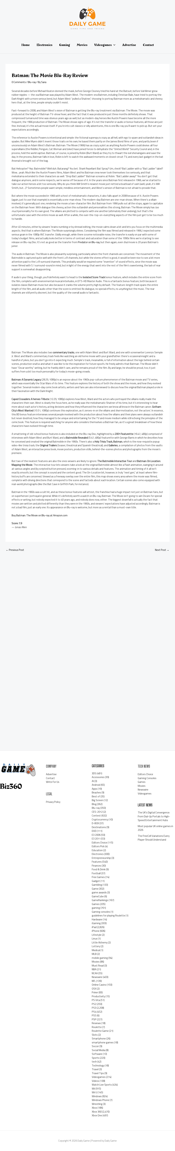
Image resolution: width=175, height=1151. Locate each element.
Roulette (97, 1027)
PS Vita (96, 1000)
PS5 (94, 1015)
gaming (96, 907)
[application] (113, 45)
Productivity (98, 996)
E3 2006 (96, 834)
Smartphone (99, 1038)
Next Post (162, 549)
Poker (95, 992)
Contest (96, 815)
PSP (94, 1019)
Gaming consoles (101, 911)
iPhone (95, 930)
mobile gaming (100, 957)
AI (93, 781)
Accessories (98, 777)
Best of (96, 796)
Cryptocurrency (100, 819)
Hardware (97, 919)
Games (95, 904)
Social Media (98, 1050)
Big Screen (97, 800)
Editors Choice (99, 842)
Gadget (96, 880)
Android (96, 784)
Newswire (97, 977)
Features (97, 861)
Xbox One (97, 1115)
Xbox (94, 1107)
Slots (95, 1034)
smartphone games (102, 1042)
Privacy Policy (53, 801)
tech (94, 1061)
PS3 (94, 1007)
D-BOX (95, 823)
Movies (95, 961)
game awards (99, 892)
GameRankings (100, 900)
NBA (94, 969)
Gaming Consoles (147, 778)
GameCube (98, 896)
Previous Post (15, 549)
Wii (93, 1088)
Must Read (98, 965)
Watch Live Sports (102, 1084)
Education (97, 850)
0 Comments (19, 82)
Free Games (98, 877)
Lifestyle (96, 934)
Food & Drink (98, 869)
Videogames (98, 1076)
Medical (96, 950)
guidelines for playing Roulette (108, 915)
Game (95, 888)
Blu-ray (32, 82)
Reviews (96, 1023)
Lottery (96, 946)
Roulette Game (100, 1030)
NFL (94, 980)
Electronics (98, 854)
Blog (94, 804)
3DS (94, 773)
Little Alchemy (99, 942)
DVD (94, 830)
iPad (94, 927)
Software (97, 1053)
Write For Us (52, 781)
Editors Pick (98, 846)
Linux (94, 938)
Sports (95, 1057)
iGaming (96, 923)
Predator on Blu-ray (88, 242)
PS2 (94, 1004)
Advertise (51, 774)
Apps (94, 788)
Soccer (95, 1046)
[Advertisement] (37, 324)
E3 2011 (96, 838)
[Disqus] (87, 600)
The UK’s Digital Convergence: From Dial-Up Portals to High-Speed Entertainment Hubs (154, 816)
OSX (94, 988)
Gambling (97, 884)
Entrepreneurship (101, 857)
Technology (98, 1065)
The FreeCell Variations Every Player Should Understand (154, 837)
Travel (95, 1069)
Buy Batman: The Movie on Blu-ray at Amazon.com (40, 515)
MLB (94, 953)
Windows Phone (100, 1100)
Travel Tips (98, 1073)
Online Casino (99, 984)
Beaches (96, 792)
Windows (97, 1096)
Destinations (99, 827)
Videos (95, 1080)
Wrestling (97, 1103)
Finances (96, 865)
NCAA (95, 973)
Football (96, 873)
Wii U (94, 1092)
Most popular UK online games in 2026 (155, 828)
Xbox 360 (97, 1111)
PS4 (94, 1011)
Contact (50, 778)
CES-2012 (97, 811)
